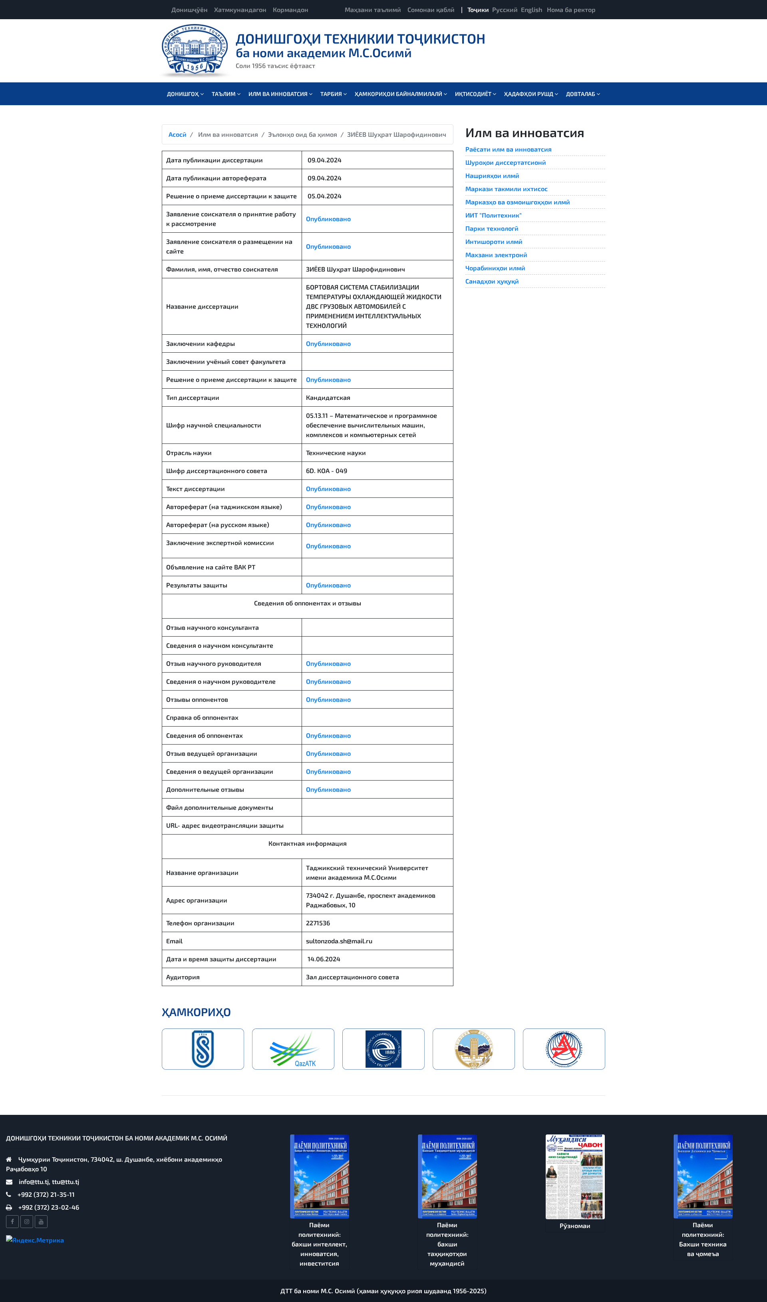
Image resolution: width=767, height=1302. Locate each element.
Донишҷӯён (189, 9)
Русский (505, 9)
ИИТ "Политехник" (493, 215)
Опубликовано (328, 218)
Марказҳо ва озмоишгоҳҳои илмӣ (517, 202)
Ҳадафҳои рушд (529, 93)
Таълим (224, 93)
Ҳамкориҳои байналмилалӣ (399, 93)
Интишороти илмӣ (494, 241)
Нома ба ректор (571, 9)
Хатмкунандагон (240, 9)
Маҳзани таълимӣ (373, 9)
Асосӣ (178, 134)
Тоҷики (478, 9)
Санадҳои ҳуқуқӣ (492, 281)
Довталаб (581, 93)
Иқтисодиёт (474, 93)
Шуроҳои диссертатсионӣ (505, 162)
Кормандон (290, 9)
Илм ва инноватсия (278, 93)
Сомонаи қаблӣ (431, 9)
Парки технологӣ (492, 228)
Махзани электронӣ (496, 254)
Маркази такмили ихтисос (506, 188)
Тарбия (331, 93)
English (531, 9)
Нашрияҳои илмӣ (492, 175)
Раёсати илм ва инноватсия (508, 149)
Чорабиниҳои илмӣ (495, 268)
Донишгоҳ (183, 93)
